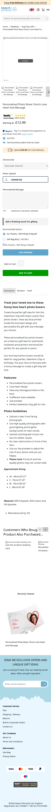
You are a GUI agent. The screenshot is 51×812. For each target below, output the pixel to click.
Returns (6, 718)
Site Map (7, 752)
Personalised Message (13, 189)
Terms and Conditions (13, 741)
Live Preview (25, 252)
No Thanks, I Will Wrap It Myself (22, 233)
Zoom (6, 80)
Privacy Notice (9, 756)
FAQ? (29, 290)
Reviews (21, 290)
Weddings (15, 26)
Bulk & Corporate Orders (14, 722)
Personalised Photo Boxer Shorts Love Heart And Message (25, 644)
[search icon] (46, 18)
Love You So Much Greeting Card (17, 547)
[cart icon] (43, 9)
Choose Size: (8, 159)
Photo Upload (9, 173)
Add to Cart (25, 273)
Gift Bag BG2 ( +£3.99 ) (18, 239)
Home (5, 26)
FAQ (4, 710)
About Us (7, 737)
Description (9, 290)
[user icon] (38, 9)
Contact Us (8, 726)
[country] (31, 9)
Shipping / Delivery (11, 714)
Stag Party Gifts (28, 26)
